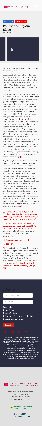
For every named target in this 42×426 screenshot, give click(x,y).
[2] (21, 157)
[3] (4, 186)
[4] (7, 193)
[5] (21, 206)
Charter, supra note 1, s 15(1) (17, 240)
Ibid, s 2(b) (9, 244)
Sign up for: (8, 307)
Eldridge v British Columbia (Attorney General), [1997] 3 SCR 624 (21, 265)
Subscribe (9, 325)
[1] (21, 122)
